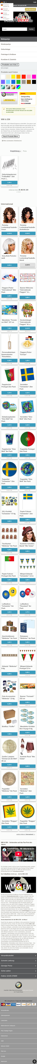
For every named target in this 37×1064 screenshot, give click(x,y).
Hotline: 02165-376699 (9, 976)
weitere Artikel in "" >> (25, 834)
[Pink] (34, 77)
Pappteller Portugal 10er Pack (27, 450)
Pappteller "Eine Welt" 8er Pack (26, 480)
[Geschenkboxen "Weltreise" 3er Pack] (9, 626)
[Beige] (8, 77)
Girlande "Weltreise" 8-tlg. (9, 667)
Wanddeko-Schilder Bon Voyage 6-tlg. (27, 728)
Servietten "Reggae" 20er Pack (9, 822)
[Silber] (8, 87)
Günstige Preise (6, 966)
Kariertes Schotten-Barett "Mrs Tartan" (27, 545)
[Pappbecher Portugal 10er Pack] (9, 374)
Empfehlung (15, 151)
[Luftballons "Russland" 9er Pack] (27, 593)
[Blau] (13, 82)
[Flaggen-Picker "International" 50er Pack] (9, 277)
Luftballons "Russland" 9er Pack (25, 606)
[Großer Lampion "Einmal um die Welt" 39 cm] (9, 746)
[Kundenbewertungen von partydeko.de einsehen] (9, 93)
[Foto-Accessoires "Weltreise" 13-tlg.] (9, 686)
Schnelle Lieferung (7, 960)
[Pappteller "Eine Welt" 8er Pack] (27, 469)
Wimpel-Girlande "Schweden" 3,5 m (26, 575)
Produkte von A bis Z (10, 64)
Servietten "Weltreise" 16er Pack (26, 791)
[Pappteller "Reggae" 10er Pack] (27, 811)
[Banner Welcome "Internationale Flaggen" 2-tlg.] (27, 277)
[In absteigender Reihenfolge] (21, 151)
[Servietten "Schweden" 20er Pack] (27, 374)
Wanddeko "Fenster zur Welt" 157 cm (9, 321)
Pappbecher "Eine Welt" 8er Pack (8, 450)
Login (34, 2)
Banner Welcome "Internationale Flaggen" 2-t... (26, 290)
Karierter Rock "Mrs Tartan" (27, 758)
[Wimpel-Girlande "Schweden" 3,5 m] (27, 563)
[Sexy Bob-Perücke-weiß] (9, 245)
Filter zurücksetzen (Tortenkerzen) (12, 140)
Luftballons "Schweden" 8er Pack (7, 606)
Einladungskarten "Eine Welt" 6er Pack (8, 419)
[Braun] (29, 82)
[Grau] (24, 82)
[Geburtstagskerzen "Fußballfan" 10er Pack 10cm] (9, 164)
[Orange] (18, 77)
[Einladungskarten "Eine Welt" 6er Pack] (9, 406)
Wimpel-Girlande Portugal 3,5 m (26, 667)
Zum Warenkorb (30, 9)
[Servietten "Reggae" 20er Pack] (9, 811)
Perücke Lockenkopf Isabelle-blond (27, 258)
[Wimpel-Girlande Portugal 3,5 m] (27, 656)
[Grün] (18, 82)
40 (22, 190)
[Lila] (3, 82)
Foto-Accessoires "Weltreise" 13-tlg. (8, 697)
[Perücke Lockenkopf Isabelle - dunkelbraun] (27, 215)
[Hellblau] (8, 82)
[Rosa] (29, 77)
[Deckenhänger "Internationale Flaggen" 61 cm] (27, 310)
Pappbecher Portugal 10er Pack (8, 386)
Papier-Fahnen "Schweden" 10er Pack (26, 514)
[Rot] (24, 77)
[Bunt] (18, 87)
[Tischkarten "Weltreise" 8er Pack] (9, 533)
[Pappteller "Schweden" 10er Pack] (9, 469)
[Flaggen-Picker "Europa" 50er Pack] (27, 342)
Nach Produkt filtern (10, 136)
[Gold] (13, 87)
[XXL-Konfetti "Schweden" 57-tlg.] (9, 501)
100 (27, 190)
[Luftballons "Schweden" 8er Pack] (9, 593)
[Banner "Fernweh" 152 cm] (27, 686)
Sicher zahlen (6, 971)
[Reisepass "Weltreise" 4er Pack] (27, 626)
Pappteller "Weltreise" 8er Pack (9, 790)
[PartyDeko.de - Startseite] (18, 19)
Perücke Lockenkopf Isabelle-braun (9, 227)
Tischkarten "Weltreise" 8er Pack (9, 545)
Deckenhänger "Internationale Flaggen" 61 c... (25, 322)
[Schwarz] (34, 82)
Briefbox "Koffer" (8, 726)
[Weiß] (3, 77)
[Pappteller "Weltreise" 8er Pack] (9, 778)
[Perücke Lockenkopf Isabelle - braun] (9, 215)
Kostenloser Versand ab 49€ (18, 5)
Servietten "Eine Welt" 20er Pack (26, 418)
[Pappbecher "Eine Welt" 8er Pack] (9, 439)
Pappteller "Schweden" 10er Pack (8, 481)
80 (24, 190)
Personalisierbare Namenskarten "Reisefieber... (8, 354)
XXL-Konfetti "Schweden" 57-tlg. (8, 513)
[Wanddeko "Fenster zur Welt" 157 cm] (9, 310)
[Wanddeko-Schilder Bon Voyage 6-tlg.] (27, 716)
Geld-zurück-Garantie (28, 990)
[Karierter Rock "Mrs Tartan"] (27, 746)
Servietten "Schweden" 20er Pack (26, 387)
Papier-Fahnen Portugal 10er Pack (8, 575)
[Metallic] (3, 87)
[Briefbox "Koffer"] (9, 716)
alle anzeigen (4, 68)
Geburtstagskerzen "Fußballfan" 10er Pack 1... (8, 177)
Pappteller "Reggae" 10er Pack (28, 822)
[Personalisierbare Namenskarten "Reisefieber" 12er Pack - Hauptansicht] (9, 342)
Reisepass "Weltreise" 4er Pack (27, 637)
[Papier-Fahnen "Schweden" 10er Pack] (27, 501)
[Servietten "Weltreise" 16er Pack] (27, 778)
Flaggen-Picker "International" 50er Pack (8, 290)
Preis (25, 151)
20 (19, 190)
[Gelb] (13, 77)
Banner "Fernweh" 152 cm (27, 697)
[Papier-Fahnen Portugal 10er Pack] (9, 563)
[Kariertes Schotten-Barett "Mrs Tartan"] (27, 533)
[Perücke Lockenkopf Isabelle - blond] (27, 245)
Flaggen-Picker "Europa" (25, 353)
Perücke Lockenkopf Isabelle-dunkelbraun (27, 227)
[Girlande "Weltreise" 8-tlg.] (9, 656)
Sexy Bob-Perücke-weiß (8, 257)
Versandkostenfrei (7, 955)
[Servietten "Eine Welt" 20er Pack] (27, 406)
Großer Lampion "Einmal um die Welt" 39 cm (9, 759)
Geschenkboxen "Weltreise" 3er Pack (9, 637)
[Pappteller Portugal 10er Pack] (27, 439)
